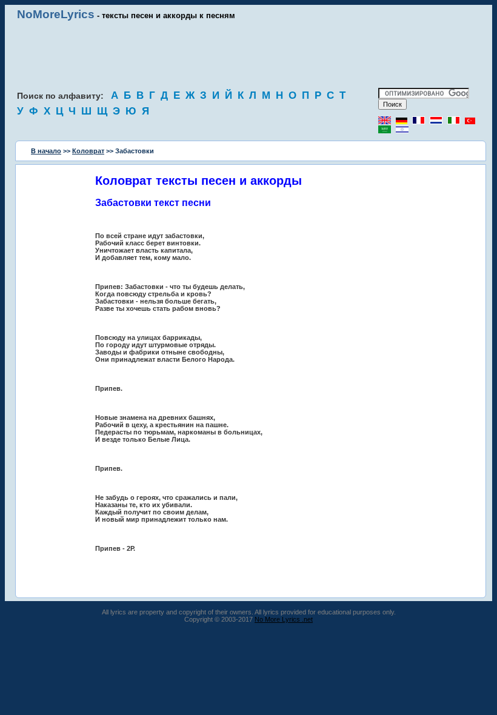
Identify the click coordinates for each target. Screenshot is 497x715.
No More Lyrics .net (284, 619)
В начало (46, 151)
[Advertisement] (248, 54)
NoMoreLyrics (56, 14)
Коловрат (88, 151)
